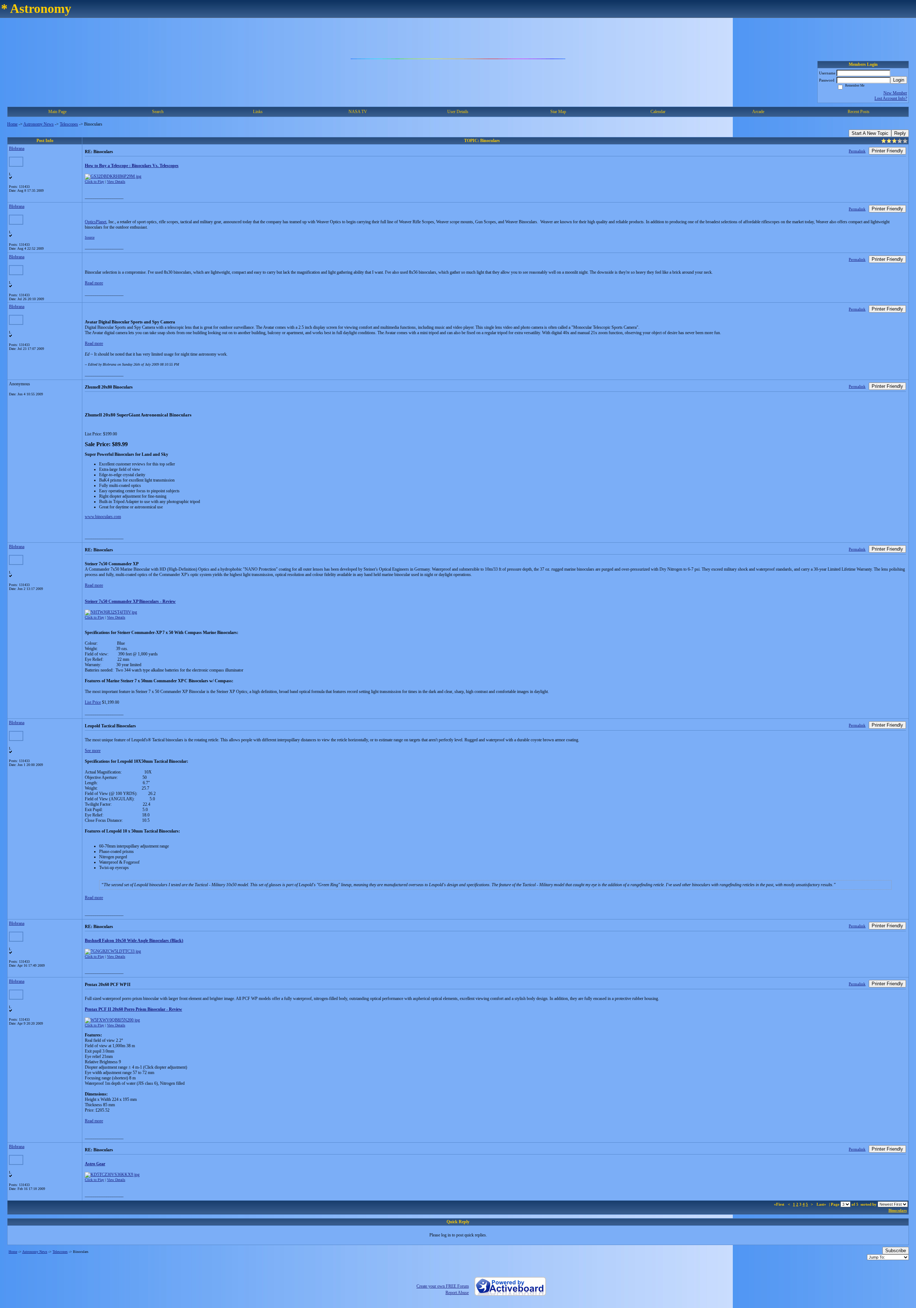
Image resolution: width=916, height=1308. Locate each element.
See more (93, 750)
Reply (900, 133)
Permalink (857, 151)
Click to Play (94, 182)
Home (12, 124)
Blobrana (16, 148)
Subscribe (895, 1250)
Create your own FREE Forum (442, 1286)
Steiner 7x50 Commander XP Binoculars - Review (130, 601)
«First (779, 1204)
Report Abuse (457, 1292)
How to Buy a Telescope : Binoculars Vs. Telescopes (132, 165)
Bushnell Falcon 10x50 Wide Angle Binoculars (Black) (134, 940)
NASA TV (358, 111)
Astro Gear (95, 1163)
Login (898, 80)
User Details (457, 111)
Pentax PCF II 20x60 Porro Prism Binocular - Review (133, 1009)
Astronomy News (38, 124)
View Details (116, 182)
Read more (94, 282)
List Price (93, 702)
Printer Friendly (887, 150)
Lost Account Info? (890, 98)
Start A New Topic (870, 133)
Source (89, 237)
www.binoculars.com (103, 516)
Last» (822, 1204)
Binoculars (897, 1210)
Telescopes (69, 124)
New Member (895, 93)
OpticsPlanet (95, 221)
